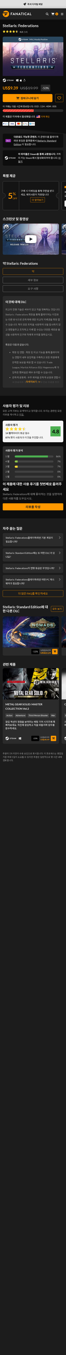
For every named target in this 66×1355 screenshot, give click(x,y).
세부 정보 (33, 280)
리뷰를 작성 (33, 507)
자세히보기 (31, 381)
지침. (21, 414)
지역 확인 (45, 116)
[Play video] (31, 239)
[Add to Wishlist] (59, 98)
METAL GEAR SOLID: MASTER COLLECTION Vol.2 (23, 706)
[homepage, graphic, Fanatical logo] (17, 14)
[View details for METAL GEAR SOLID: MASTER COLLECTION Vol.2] (31, 683)
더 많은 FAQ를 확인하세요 (33, 593)
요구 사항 (33, 288)
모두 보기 (57, 608)
